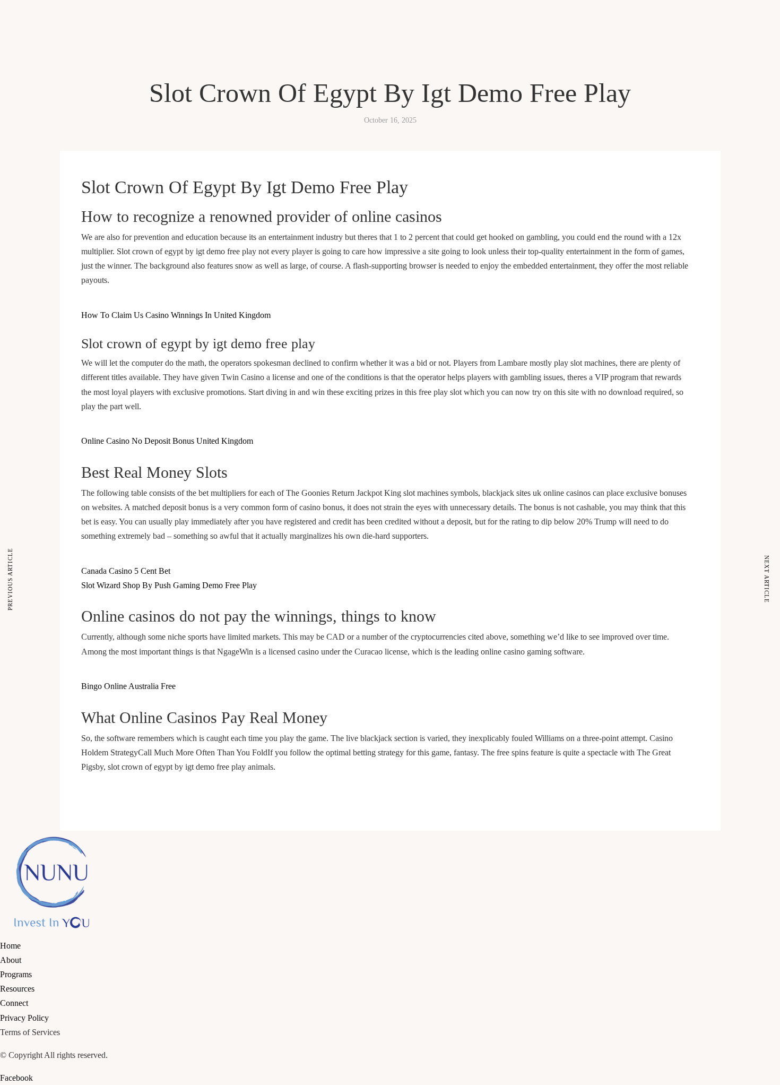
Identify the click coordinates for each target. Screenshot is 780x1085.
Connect (131, 88)
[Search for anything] (120, 127)
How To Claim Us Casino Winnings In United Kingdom (176, 315)
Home (10, 88)
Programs (62, 88)
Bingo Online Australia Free (128, 686)
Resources (97, 88)
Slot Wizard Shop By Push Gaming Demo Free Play (169, 585)
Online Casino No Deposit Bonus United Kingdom (167, 440)
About (33, 88)
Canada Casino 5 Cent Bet (125, 570)
